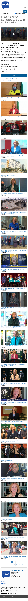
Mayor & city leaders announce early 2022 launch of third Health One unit (13, 136)
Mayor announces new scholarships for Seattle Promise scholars (13, 232)
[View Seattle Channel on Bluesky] (10, 593)
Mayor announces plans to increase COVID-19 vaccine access (13, 384)
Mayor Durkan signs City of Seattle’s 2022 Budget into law (13, 194)
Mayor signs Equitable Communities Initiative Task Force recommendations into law (13, 518)
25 (12, 78)
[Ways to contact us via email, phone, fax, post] (15, 593)
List (5, 80)
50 (16, 78)
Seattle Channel (17, 570)
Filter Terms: (4, 71)
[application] (14, 34)
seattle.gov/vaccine (6, 62)
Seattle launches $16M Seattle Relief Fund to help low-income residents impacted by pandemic (13, 327)
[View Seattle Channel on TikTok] (8, 593)
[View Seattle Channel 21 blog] (14, 593)
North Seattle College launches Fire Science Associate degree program (13, 538)
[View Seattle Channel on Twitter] (4, 593)
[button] (14, 34)
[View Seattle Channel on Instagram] (6, 593)
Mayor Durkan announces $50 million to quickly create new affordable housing (13, 460)
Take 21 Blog (3, 583)
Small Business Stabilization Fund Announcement (12, 345)
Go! (25, 11)
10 (7, 78)
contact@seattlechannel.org (10, 591)
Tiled (11, 80)
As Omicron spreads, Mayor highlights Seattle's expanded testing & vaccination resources (14, 117)
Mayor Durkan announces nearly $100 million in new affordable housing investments (12, 175)
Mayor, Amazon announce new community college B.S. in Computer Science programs (13, 155)
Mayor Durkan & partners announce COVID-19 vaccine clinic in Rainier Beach (13, 251)
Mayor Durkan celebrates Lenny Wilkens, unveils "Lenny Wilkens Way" (13, 289)
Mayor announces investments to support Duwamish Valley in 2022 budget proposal (13, 440)
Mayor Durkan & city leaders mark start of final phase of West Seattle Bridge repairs (13, 213)
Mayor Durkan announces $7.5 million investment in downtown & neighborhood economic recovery (12, 499)
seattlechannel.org (20, 13)
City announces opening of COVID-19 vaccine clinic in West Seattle (13, 308)
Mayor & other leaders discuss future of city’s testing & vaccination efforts (13, 557)
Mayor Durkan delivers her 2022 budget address (12, 421)
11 (22, 564)
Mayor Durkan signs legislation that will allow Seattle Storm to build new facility (13, 365)
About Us (3, 581)
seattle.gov (6, 13)
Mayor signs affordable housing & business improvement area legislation (13, 403)
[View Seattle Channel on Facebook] (2, 593)
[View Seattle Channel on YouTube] (12, 593)
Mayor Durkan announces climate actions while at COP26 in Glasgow (14, 270)
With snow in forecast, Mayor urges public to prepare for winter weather (13, 98)
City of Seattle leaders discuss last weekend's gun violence (12, 479)
